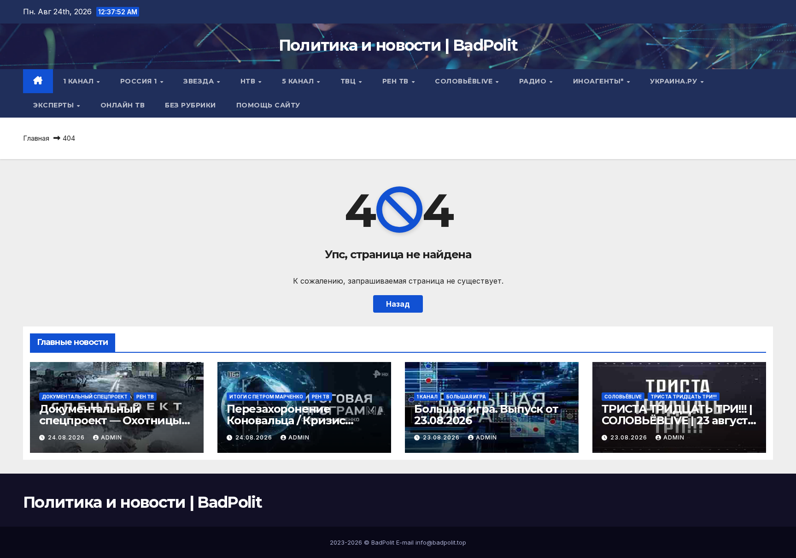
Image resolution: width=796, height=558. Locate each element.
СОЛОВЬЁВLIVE (465, 81)
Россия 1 (139, 81)
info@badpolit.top (441, 542)
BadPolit (382, 542)
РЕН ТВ (396, 81)
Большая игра (466, 396)
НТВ (249, 81)
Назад (398, 304)
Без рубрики (190, 105)
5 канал (299, 81)
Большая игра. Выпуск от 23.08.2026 (486, 414)
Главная (36, 138)
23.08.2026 (442, 437)
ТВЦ (349, 81)
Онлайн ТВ (122, 105)
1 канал (79, 81)
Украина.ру (674, 81)
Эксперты (54, 105)
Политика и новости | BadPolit (398, 45)
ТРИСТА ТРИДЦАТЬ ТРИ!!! (683, 396)
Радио (534, 81)
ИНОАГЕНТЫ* (599, 81)
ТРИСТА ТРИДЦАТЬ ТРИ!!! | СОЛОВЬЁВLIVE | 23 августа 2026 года (678, 420)
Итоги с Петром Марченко (266, 396)
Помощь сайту (268, 105)
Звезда (199, 81)
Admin (111, 437)
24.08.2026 (67, 437)
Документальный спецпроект (85, 396)
